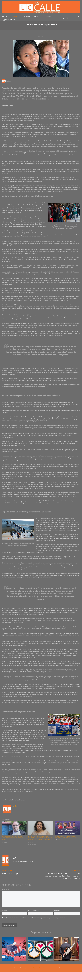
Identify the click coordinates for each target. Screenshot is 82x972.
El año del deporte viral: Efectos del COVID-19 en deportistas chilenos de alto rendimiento (66, 836)
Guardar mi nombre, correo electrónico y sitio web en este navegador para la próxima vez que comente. (34, 918)
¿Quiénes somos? (9, 20)
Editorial (5, 16)
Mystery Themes (65, 968)
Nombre (5, 910)
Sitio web (57, 910)
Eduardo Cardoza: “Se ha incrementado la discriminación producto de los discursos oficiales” (12, 837)
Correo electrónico (34, 910)
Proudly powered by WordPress (38, 968)
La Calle (8, 81)
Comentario (6, 889)
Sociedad (15, 16)
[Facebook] (64, 18)
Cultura (26, 16)
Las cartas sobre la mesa (66, 957)
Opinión (48, 16)
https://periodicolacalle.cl (25, 861)
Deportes (37, 16)
